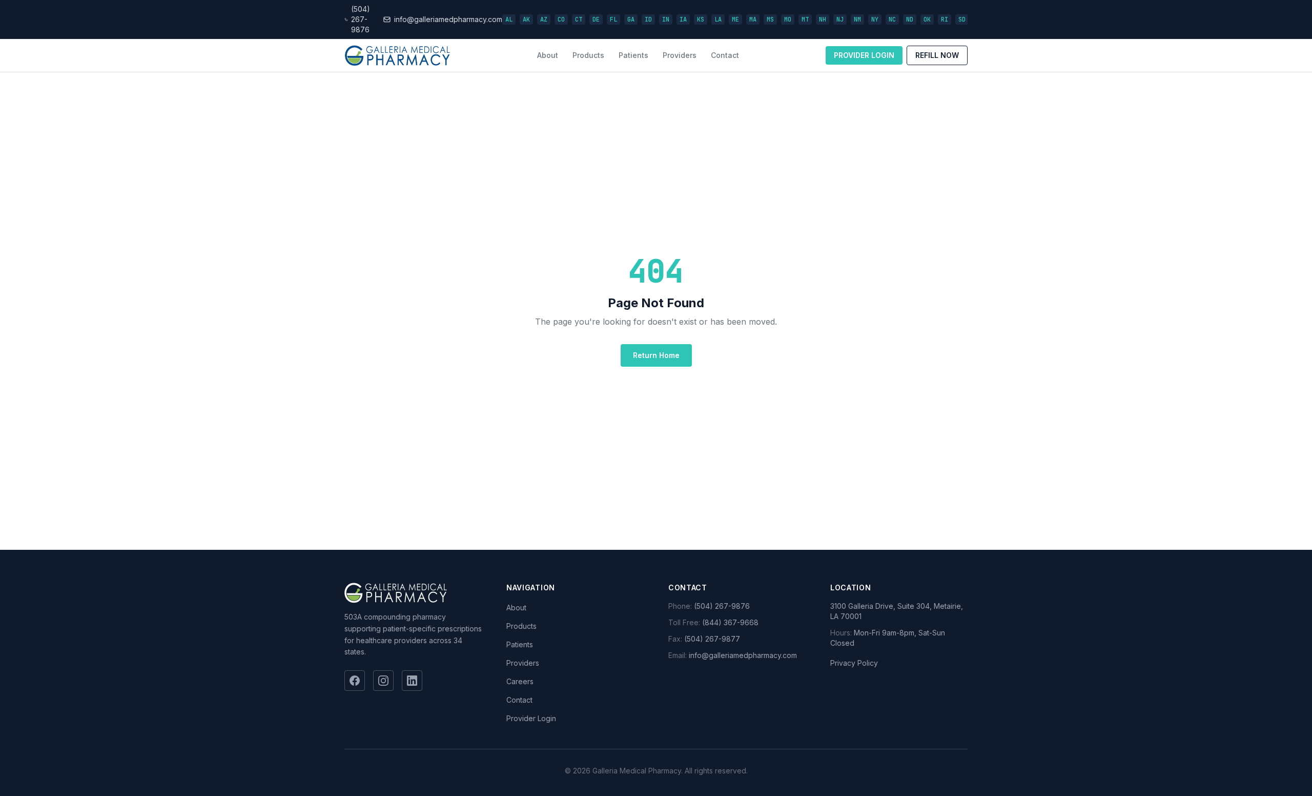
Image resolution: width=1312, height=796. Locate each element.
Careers (520, 681)
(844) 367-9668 (730, 622)
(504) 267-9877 (712, 638)
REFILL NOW (937, 55)
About (547, 55)
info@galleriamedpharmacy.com (743, 655)
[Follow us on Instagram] (383, 680)
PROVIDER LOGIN (864, 55)
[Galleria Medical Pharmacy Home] (397, 55)
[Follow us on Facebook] (354, 680)
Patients (633, 55)
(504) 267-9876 (722, 606)
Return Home (656, 355)
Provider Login (531, 718)
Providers (679, 55)
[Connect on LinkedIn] (412, 680)
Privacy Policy (854, 663)
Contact (725, 55)
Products (588, 55)
